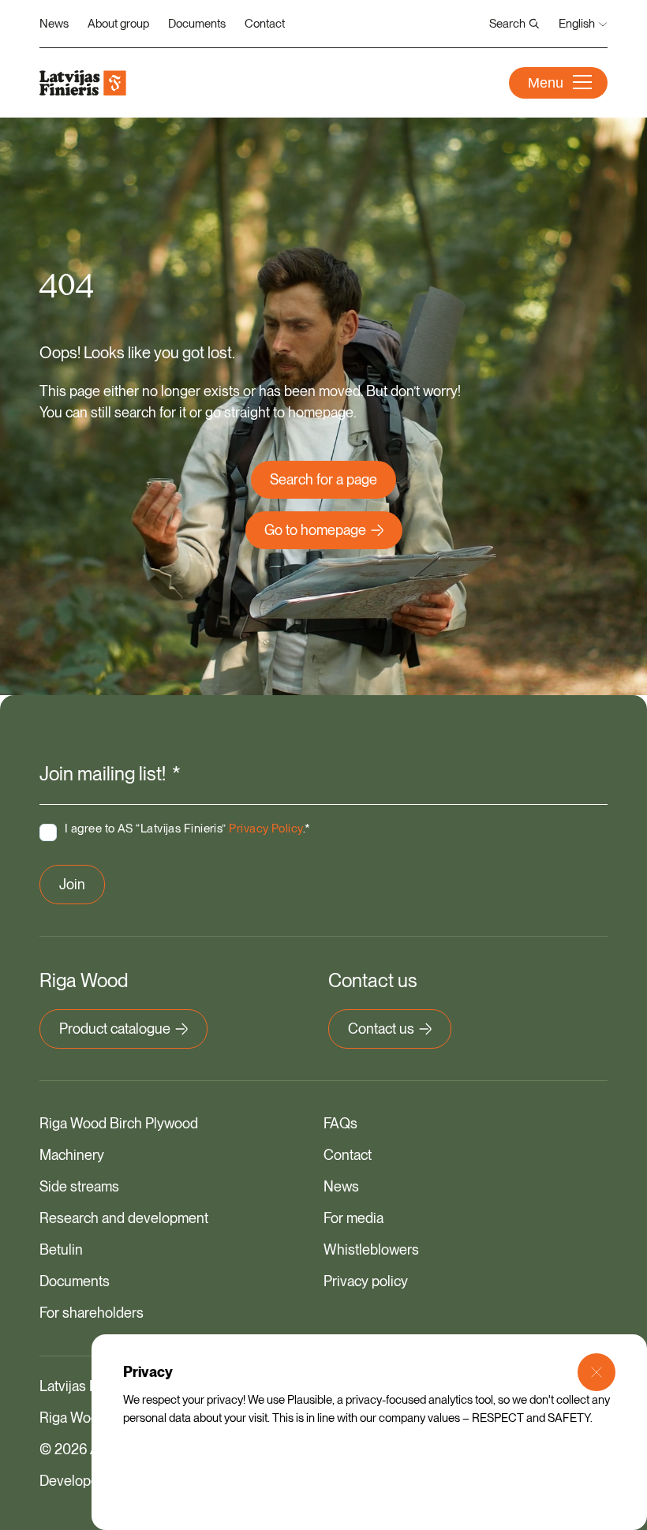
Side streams (79, 1186)
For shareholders (91, 1312)
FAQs (340, 1123)
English (577, 24)
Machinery (71, 1155)
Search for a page (323, 479)
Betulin (61, 1249)
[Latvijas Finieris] (82, 82)
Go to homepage (315, 530)
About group (118, 24)
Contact (265, 24)
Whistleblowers (371, 1249)
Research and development (123, 1218)
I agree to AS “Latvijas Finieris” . (188, 828)
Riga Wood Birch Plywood (118, 1123)
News (54, 24)
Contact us (381, 1028)
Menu (545, 83)
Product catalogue (114, 1028)
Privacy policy (366, 1281)
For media (353, 1218)
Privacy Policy (265, 828)
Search (507, 24)
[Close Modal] (596, 1372)
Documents (197, 24)
